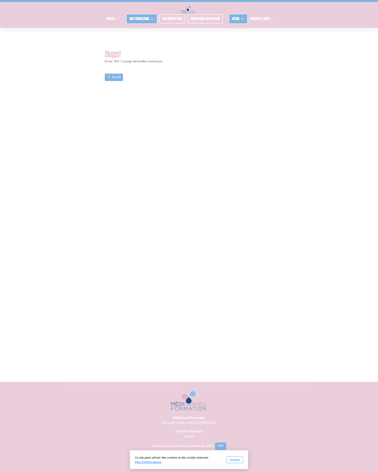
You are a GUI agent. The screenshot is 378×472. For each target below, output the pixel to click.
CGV (221, 446)
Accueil (115, 77)
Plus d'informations (148, 462)
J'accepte (235, 460)
